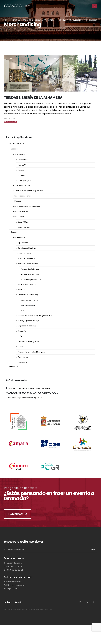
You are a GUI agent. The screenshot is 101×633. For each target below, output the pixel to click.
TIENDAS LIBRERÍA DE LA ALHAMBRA (33, 97)
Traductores (23, 357)
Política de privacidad (14, 585)
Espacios (15, 149)
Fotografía (22, 331)
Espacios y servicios (16, 143)
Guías (20, 336)
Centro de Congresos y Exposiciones (29, 190)
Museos (17, 201)
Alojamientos (19, 154)
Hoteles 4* (22, 170)
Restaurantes (19, 216)
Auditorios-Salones (22, 185)
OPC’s (20, 346)
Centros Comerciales (30, 300)
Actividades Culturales (30, 269)
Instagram (80, 602)
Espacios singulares (22, 196)
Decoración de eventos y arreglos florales (35, 315)
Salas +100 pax (24, 227)
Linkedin (87, 602)
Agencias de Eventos (26, 258)
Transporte (22, 362)
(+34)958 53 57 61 (13, 569)
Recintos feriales (21, 211)
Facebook (94, 602)
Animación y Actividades (28, 263)
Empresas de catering (27, 326)
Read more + (10, 121)
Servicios (15, 232)
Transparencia (11, 588)
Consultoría (22, 310)
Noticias (7, 602)
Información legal (12, 581)
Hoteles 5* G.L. (23, 159)
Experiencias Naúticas (27, 248)
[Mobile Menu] (94, 6)
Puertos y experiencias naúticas (27, 206)
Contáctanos (13, 366)
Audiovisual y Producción (28, 284)
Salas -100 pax (23, 222)
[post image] (50, 73)
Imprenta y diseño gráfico (28, 341)
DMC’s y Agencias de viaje (28, 320)
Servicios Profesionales (23, 253)
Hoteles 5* (22, 165)
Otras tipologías (24, 180)
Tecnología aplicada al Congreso (31, 352)
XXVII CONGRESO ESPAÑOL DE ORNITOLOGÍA (32, 393)
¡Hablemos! (15, 514)
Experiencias (19, 237)
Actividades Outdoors (30, 274)
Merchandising (10, 118)
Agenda (18, 602)
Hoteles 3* (22, 175)
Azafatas (21, 289)
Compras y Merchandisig (28, 295)
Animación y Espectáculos (31, 279)
